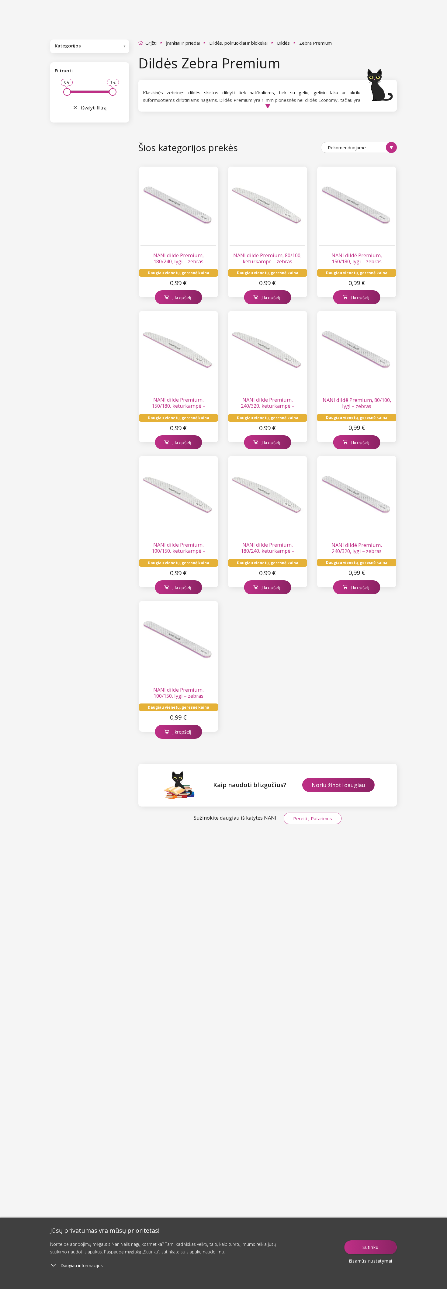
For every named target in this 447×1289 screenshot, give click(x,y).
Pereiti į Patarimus (312, 818)
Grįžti (151, 43)
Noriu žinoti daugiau (338, 785)
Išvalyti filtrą (93, 108)
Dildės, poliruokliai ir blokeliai (238, 43)
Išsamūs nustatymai (371, 1261)
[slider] (67, 92)
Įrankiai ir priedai (183, 43)
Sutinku (370, 1247)
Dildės (283, 43)
